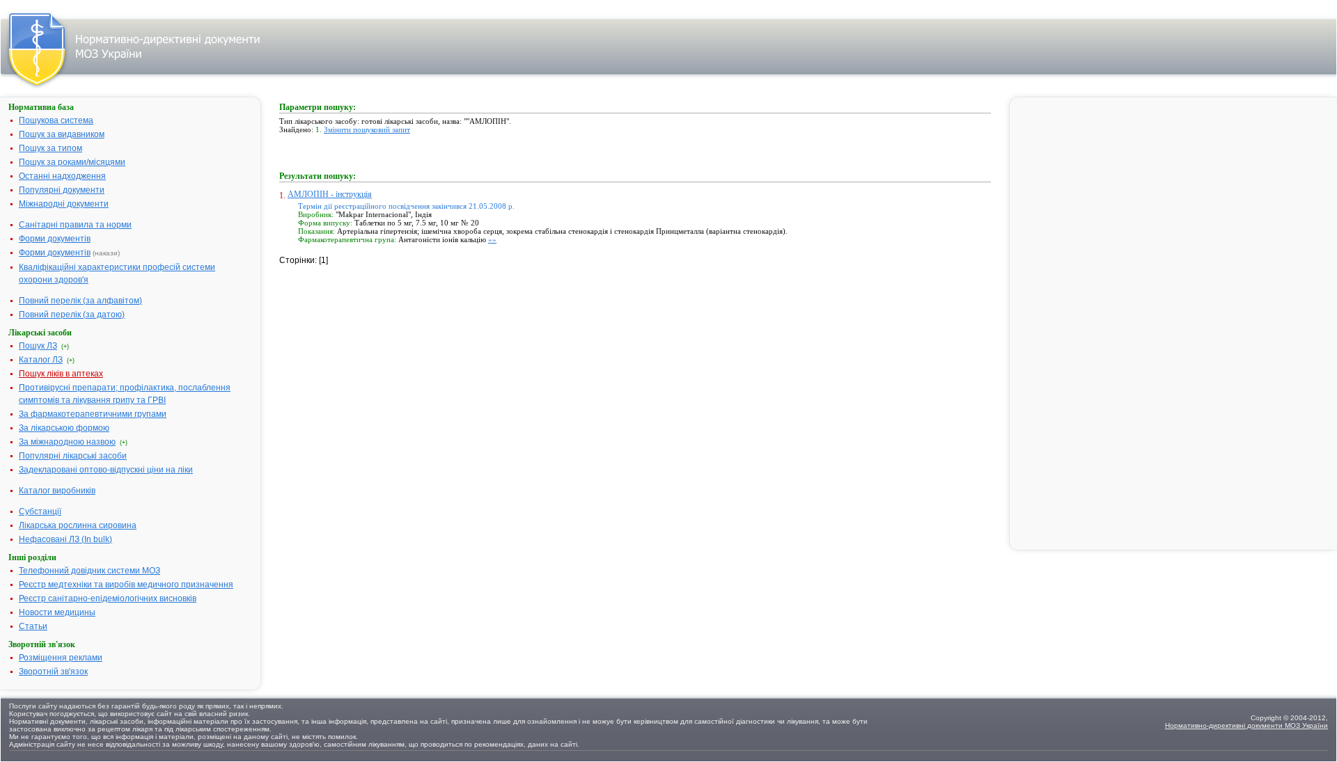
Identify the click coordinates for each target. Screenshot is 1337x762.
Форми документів (55, 239)
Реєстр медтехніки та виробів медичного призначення (126, 584)
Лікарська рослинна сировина (77, 525)
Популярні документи (61, 190)
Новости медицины (57, 612)
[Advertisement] (383, 353)
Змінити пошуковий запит (367, 129)
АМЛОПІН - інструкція (330, 194)
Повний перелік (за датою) (72, 314)
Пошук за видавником (61, 134)
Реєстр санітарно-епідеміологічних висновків (107, 598)
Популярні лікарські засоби (73, 456)
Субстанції (40, 511)
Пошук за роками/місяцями (72, 162)
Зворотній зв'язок (53, 671)
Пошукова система (56, 120)
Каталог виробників (57, 490)
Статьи (33, 626)
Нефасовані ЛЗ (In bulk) (65, 539)
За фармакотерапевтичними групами (92, 414)
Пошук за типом (50, 148)
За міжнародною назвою (67, 442)
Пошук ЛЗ (38, 346)
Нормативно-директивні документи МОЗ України (1246, 725)
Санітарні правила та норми (75, 225)
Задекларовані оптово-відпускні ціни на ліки (106, 470)
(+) (65, 346)
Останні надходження (62, 176)
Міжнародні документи (64, 204)
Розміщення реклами (60, 657)
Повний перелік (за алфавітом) (80, 300)
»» (492, 239)
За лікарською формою (64, 428)
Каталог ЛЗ (41, 360)
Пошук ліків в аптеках (61, 374)
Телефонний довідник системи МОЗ (89, 571)
